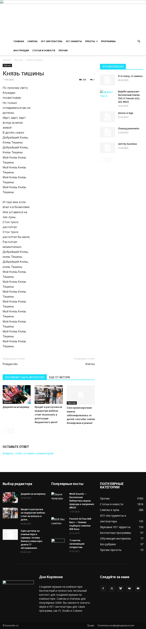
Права (90, 625)
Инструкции (21, 50)
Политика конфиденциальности (116, 625)
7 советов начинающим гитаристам (76, 544)
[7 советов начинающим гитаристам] (59, 545)
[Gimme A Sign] (107, 116)
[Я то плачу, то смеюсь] (107, 79)
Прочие (63, 50)
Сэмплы (32, 41)
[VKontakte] (129, 589)
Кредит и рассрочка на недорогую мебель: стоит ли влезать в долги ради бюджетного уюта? (48, 415)
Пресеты (90, 41)
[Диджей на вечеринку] (17, 394)
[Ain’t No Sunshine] (107, 147)
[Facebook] (103, 589)
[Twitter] (112, 589)
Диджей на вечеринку (16, 407)
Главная (18, 41)
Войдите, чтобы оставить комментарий (28, 453)
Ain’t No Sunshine (127, 144)
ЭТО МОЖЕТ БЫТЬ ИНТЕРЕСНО (24, 377)
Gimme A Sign (125, 113)
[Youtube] (138, 589)
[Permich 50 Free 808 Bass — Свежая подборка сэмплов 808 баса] (59, 521)
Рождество (10, 364)
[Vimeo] (120, 589)
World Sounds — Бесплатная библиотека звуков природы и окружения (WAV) (81, 501)
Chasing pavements (128, 128)
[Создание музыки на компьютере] (73, 18)
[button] (138, 41)
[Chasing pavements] (107, 132)
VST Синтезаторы (51, 41)
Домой (7, 60)
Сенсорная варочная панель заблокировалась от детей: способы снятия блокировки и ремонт (81, 415)
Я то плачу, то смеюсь (130, 76)
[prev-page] (5, 430)
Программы (108, 41)
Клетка (90, 364)
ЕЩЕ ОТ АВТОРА (59, 377)
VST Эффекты (74, 41)
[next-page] (11, 430)
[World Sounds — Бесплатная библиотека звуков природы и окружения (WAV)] (59, 496)
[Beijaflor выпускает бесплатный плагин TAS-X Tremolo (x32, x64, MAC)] (107, 94)
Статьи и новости (43, 50)
